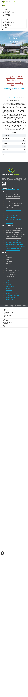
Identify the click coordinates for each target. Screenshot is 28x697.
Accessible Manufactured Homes (14, 236)
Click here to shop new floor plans (14, 88)
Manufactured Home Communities (14, 203)
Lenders (7, 14)
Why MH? (8, 259)
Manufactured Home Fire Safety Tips (14, 228)
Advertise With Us (10, 276)
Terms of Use (9, 267)
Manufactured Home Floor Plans (13, 194)
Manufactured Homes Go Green (13, 238)
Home (6, 97)
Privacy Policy (9, 268)
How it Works (9, 257)
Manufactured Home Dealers (13, 196)
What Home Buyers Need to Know (14, 230)
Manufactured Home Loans (12, 200)
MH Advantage (9, 207)
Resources (8, 255)
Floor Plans (11, 97)
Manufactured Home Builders (13, 198)
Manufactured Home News (12, 205)
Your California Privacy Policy (13, 270)
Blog (6, 17)
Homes (7, 9)
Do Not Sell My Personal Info (12, 272)
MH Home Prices (10, 263)
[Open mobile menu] (2, 30)
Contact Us (8, 265)
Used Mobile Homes (11, 201)
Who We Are (9, 261)
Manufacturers (9, 12)
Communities (8, 15)
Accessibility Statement (11, 274)
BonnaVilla (16, 41)
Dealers (7, 11)
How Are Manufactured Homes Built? (14, 232)
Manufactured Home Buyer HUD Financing (16, 234)
